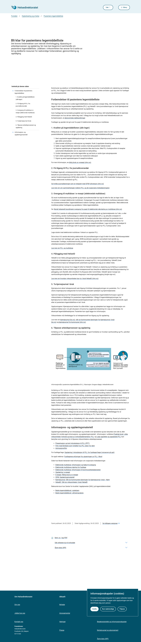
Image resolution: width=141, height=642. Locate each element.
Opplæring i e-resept (62, 472)
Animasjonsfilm (61, 448)
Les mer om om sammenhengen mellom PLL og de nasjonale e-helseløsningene (80, 188)
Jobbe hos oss (19, 613)
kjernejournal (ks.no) (67, 320)
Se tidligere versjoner (110, 523)
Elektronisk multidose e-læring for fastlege (70, 467)
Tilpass (122, 609)
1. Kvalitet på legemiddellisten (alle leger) (25, 98)
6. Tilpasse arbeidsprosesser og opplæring (26, 126)
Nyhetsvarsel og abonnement (107, 630)
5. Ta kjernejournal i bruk (23, 121)
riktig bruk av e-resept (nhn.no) (80, 162)
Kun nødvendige (108, 609)
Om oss (17, 605)
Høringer (62, 622)
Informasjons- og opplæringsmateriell (21, 133)
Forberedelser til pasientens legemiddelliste (23, 92)
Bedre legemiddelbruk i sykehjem (67, 490)
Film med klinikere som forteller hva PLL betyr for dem (75, 446)
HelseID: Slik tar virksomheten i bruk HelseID (71, 482)
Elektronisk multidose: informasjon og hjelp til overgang (75, 465)
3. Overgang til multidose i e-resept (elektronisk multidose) (25, 111)
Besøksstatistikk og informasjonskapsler (112, 622)
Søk (107, 7)
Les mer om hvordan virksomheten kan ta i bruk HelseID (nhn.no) (74, 279)
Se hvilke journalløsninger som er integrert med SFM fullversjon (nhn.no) (77, 184)
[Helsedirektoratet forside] (26, 7)
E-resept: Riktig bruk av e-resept (66, 475)
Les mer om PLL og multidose (62, 248)
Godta (94, 609)
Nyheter (62, 605)
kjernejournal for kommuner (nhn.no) (72, 322)
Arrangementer (64, 613)
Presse (61, 630)
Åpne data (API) (102, 639)
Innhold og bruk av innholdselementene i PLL (77, 437)
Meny (125, 7)
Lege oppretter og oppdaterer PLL (109, 437)
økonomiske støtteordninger (75, 118)
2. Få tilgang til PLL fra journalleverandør (23, 105)
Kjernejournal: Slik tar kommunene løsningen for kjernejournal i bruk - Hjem (82, 480)
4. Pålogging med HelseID (24, 117)
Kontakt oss (18, 622)
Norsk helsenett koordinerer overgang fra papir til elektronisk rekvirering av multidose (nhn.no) (88, 209)
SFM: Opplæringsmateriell (64, 477)
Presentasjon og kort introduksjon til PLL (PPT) (72, 443)
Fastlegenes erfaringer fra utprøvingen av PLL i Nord (83, 457)
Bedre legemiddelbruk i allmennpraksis (69, 493)
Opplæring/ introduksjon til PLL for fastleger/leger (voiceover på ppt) (89, 452)
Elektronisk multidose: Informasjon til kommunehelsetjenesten (78, 470)
